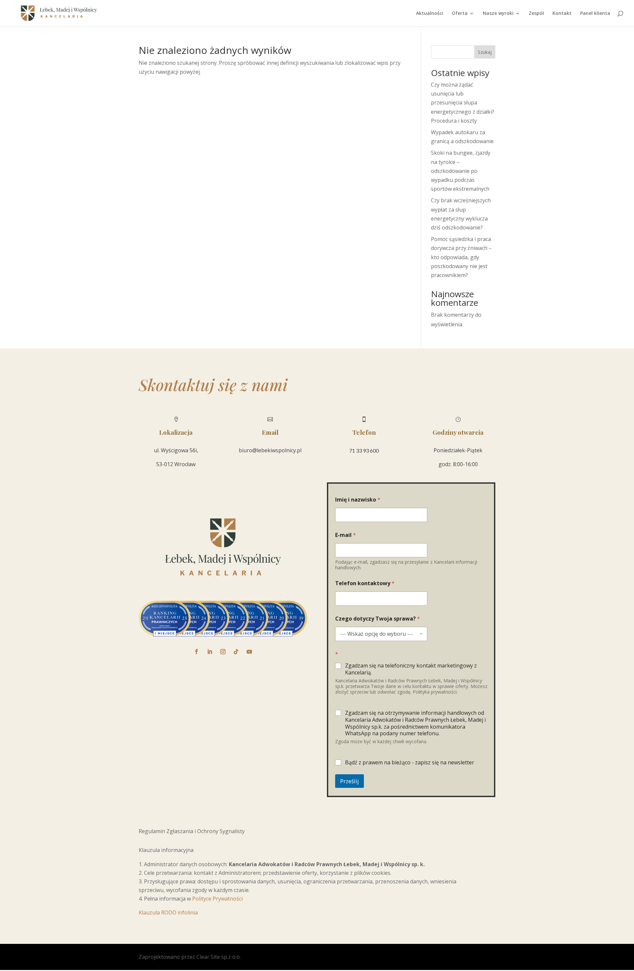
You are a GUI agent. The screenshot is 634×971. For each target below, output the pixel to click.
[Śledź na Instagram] (223, 651)
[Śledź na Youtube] (249, 651)
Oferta (460, 13)
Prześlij (349, 781)
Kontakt (562, 13)
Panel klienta (595, 13)
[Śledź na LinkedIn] (209, 651)
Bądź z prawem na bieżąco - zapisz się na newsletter (409, 762)
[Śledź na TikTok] (236, 651)
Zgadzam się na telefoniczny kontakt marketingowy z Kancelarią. (411, 669)
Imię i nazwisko (357, 500)
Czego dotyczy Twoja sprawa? (377, 619)
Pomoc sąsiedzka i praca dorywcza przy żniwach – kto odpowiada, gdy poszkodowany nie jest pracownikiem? (461, 257)
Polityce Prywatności (217, 898)
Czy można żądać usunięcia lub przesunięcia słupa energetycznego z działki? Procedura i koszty (462, 102)
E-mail (345, 535)
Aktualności (429, 13)
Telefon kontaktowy (365, 583)
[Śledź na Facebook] (196, 651)
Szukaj (485, 52)
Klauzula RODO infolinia (168, 912)
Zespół (536, 13)
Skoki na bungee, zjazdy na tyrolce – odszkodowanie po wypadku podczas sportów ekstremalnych (460, 170)
